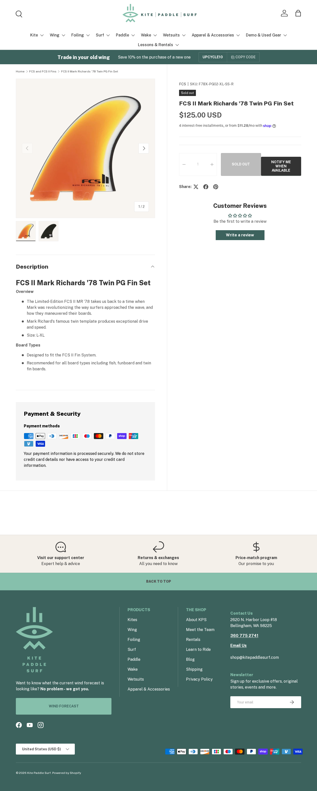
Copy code (246, 57)
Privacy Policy (199, 679)
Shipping (194, 669)
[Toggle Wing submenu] (63, 35)
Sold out (241, 164)
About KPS (196, 619)
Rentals (193, 639)
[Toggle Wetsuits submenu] (184, 35)
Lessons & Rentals (155, 44)
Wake (146, 35)
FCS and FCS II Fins (42, 71)
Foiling (77, 35)
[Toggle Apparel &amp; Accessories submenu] (238, 35)
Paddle (122, 35)
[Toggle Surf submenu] (108, 35)
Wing (54, 35)
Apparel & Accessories (213, 35)
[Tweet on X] (196, 187)
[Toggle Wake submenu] (155, 35)
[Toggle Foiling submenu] (88, 35)
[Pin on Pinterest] (216, 187)
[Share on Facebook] (206, 187)
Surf (100, 35)
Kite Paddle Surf (39, 773)
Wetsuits (171, 35)
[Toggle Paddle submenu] (133, 35)
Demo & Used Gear (263, 35)
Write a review (240, 235)
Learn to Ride (198, 649)
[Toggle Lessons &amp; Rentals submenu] (177, 45)
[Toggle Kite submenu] (42, 35)
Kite (34, 35)
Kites (132, 619)
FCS (182, 84)
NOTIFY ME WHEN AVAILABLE (281, 166)
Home (20, 71)
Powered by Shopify (66, 773)
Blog (190, 659)
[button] (298, 13)
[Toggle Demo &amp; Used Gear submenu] (285, 35)
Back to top (158, 581)
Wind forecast (64, 706)
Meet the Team (200, 629)
